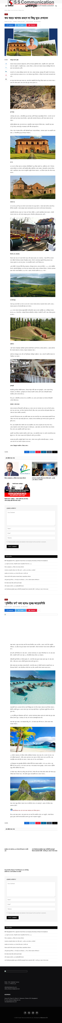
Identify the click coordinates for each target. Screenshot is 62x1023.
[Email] (6, 79)
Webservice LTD (44, 1017)
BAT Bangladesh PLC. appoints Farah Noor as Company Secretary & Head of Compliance (26, 560)
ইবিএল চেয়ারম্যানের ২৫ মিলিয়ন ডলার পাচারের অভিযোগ (15, 478)
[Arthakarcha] (31, 5)
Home (6, 10)
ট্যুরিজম (6, 599)
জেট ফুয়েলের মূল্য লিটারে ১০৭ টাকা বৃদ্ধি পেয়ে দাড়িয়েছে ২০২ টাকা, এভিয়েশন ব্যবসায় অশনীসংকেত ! (22, 579)
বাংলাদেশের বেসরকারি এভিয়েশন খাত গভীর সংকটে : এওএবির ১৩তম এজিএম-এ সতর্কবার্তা (43, 478)
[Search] (56, 6)
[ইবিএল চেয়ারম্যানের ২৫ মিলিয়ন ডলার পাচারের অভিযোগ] (17, 469)
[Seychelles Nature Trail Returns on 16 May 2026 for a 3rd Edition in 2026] (17, 861)
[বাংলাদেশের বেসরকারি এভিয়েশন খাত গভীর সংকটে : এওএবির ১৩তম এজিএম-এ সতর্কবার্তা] (44, 469)
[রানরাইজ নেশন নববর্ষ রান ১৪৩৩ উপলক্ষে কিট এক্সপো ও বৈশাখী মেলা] (17, 840)
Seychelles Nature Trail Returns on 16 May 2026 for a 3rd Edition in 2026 (17, 870)
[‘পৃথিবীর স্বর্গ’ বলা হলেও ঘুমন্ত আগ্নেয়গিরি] (31, 614)
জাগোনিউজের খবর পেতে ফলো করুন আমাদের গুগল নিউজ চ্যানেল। (26, 810)
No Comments (30, 21)
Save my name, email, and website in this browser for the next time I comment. (27, 541)
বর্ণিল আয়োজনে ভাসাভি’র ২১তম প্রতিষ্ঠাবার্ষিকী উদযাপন (14, 586)
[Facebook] (6, 63)
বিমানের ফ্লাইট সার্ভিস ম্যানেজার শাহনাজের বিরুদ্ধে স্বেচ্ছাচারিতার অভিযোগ (18, 576)
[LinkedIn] (6, 71)
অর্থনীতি (6, 14)
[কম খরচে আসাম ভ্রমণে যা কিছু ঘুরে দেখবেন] (31, 55)
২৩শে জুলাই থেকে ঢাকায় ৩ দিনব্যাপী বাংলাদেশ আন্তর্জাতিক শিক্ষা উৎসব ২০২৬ (18, 563)
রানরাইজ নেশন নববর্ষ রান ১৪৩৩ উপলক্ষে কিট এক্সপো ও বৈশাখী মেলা (16, 573)
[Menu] (6, 6)
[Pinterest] (6, 75)
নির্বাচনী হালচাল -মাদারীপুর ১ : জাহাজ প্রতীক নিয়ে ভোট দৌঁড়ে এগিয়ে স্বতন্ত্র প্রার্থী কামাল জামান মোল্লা (16, 499)
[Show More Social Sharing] (38, 25)
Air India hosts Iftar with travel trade (13, 582)
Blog (9, 10)
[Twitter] (6, 67)
